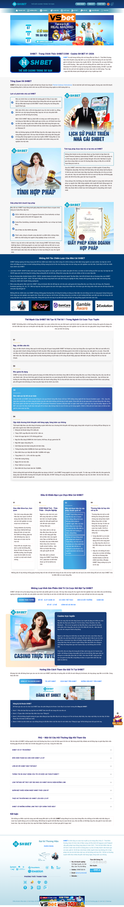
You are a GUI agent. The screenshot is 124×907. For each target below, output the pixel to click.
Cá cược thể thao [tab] (66, 600)
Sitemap (108, 901)
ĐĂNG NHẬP (80, 4)
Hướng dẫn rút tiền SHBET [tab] (91, 681)
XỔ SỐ (75, 10)
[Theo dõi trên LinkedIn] (97, 862)
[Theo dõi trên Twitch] (105, 862)
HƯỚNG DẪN (33, 10)
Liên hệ (101, 901)
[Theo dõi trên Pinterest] (94, 862)
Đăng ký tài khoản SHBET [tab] (31, 681)
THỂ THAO (66, 10)
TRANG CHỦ (21, 10)
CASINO (45, 10)
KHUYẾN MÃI (95, 10)
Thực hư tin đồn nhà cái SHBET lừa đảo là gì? (30, 798)
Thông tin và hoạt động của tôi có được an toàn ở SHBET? (35, 774)
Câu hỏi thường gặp (91, 901)
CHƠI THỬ (101, 4)
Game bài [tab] (100, 600)
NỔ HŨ (85, 10)
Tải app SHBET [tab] (50, 681)
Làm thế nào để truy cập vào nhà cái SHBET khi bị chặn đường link (39, 782)
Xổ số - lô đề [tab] (52, 605)
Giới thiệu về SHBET (34, 901)
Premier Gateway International (62, 85)
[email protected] (81, 873)
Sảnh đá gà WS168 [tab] (68, 605)
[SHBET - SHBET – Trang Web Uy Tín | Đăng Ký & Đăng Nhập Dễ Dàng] (19, 4)
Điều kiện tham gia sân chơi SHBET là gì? (28, 758)
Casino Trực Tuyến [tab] (26, 600)
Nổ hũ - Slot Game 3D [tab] (46, 600)
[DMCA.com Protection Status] (95, 870)
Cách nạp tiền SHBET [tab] (68, 681)
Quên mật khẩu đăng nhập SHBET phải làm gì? (30, 790)
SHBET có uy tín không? (21, 750)
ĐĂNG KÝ (91, 4)
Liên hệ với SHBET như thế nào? (24, 766)
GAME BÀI (56, 10)
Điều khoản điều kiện (19, 901)
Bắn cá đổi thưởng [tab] (84, 600)
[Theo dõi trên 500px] (102, 862)
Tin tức (106, 10)
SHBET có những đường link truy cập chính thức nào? (34, 806)
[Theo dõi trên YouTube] (99, 862)
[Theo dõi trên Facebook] (91, 862)
